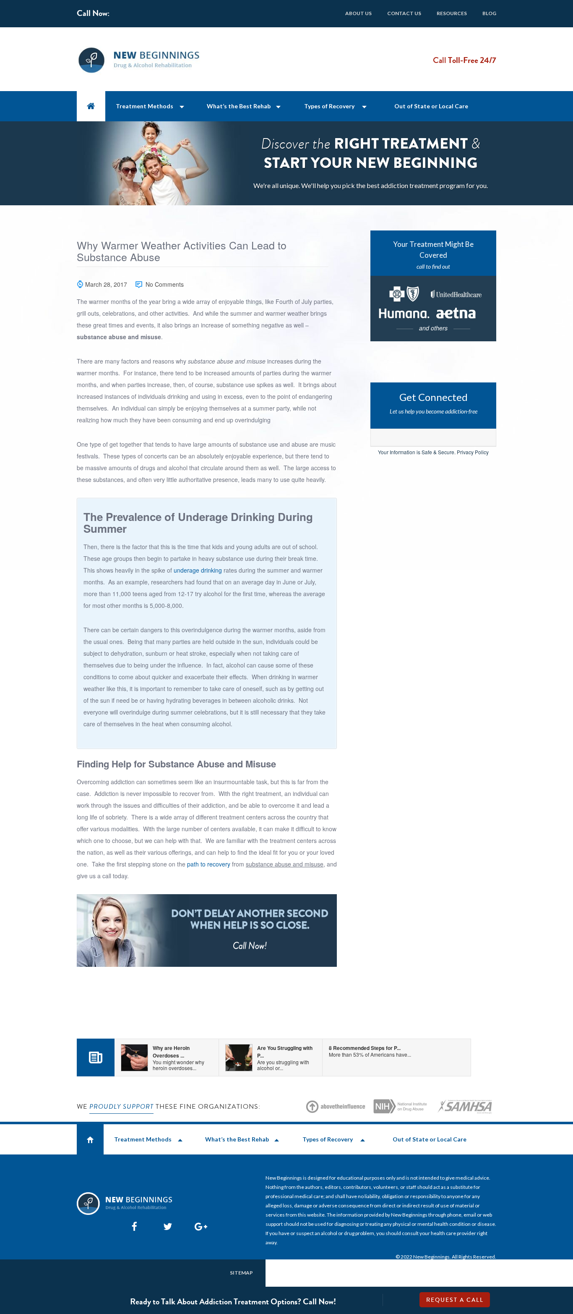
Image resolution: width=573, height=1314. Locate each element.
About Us (358, 13)
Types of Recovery (329, 106)
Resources (452, 13)
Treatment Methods (144, 106)
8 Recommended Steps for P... (370, 1051)
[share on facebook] (134, 1226)
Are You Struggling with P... (285, 1057)
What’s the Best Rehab (239, 106)
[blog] (95, 1060)
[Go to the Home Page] (91, 106)
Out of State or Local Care (431, 106)
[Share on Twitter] (165, 1226)
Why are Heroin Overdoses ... (178, 1057)
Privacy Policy (473, 451)
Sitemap (241, 1273)
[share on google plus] (197, 1226)
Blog (489, 13)
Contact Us (404, 13)
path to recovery (208, 864)
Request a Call (455, 1300)
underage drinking (198, 570)
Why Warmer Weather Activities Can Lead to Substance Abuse (181, 251)
